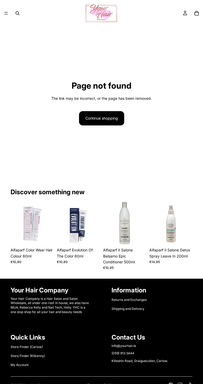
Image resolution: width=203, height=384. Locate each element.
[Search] (17, 13)
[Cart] (196, 13)
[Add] (138, 237)
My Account (20, 365)
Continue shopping (101, 118)
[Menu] (6, 13)
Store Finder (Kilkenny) (28, 356)
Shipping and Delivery (128, 309)
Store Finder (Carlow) (27, 347)
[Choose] (45, 237)
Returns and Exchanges (129, 300)
